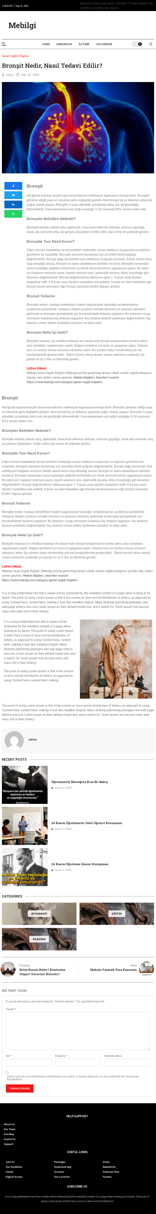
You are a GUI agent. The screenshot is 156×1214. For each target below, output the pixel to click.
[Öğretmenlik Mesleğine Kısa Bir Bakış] (25, 785)
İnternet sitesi (113, 1056)
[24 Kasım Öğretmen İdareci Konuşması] (25, 867)
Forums (107, 1176)
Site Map (9, 1134)
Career (9, 1171)
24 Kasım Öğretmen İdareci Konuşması (80, 864)
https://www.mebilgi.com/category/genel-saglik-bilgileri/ (65, 382)
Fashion (39, 939)
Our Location (62, 1176)
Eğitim (117, 913)
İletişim (84, 44)
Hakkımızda (64, 44)
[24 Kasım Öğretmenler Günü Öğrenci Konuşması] (25, 826)
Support (9, 1144)
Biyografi (39, 913)
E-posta (61, 1056)
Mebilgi (22, 25)
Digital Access (14, 1176)
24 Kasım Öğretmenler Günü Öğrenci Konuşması (86, 823)
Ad (9, 1056)
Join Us (10, 1162)
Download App (62, 1167)
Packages (59, 1162)
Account (59, 1171)
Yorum (11, 1009)
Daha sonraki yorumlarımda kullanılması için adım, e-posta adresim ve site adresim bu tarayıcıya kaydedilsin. (73, 1078)
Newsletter (109, 1167)
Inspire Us (10, 1139)
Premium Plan (111, 1171)
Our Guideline (14, 1167)
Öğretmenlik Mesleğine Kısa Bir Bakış (79, 782)
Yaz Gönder (104, 44)
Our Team (9, 1129)
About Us (9, 1124)
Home (46, 44)
